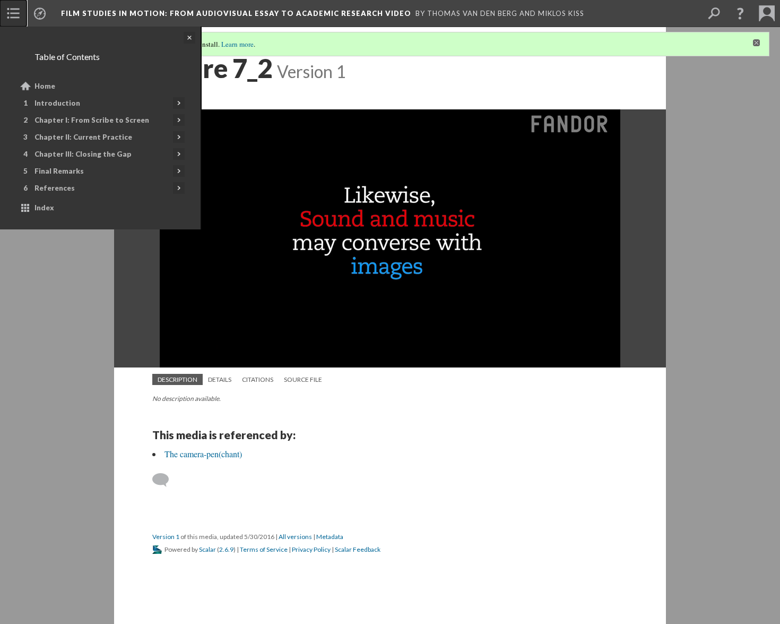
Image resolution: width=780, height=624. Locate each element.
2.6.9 (226, 549)
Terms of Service (264, 549)
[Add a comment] (165, 480)
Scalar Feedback (357, 549)
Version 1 (165, 537)
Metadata (329, 537)
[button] (740, 13)
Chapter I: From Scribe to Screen (91, 120)
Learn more (237, 44)
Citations (257, 379)
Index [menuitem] (44, 207)
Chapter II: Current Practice (83, 137)
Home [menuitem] (44, 86)
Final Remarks (59, 171)
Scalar (207, 549)
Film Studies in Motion (236, 13)
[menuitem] (13, 13)
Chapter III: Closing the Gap (83, 154)
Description (177, 379)
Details (219, 379)
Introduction (57, 103)
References (54, 188)
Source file (303, 379)
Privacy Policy (311, 549)
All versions (295, 537)
